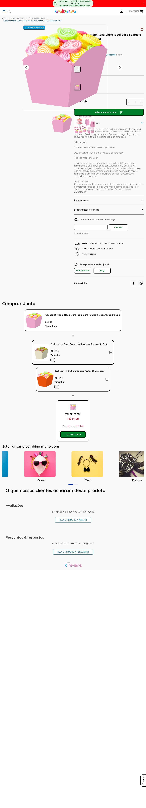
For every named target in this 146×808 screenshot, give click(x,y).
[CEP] (91, 223)
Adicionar (110, 352)
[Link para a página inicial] (4, 18)
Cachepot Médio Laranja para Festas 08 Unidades (79, 371)
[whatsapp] (141, 283)
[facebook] (133, 283)
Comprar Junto (73, 434)
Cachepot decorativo (36, 18)
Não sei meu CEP (81, 233)
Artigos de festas (17, 18)
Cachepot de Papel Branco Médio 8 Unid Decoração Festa (79, 344)
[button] (4, 11)
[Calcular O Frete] (118, 227)
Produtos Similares (36, 27)
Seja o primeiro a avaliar (73, 520)
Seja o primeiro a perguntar (73, 552)
